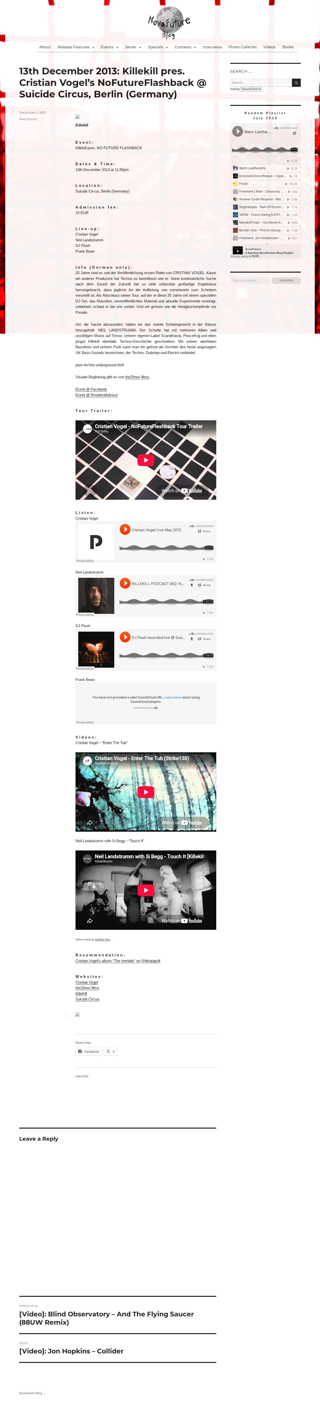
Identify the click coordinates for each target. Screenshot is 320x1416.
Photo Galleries (242, 47)
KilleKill (81, 993)
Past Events (28, 119)
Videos (269, 47)
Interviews (212, 47)
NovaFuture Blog (30, 1393)
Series (130, 47)
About (45, 47)
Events (107, 47)
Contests (183, 47)
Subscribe (286, 280)
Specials (155, 47)
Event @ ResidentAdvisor (97, 395)
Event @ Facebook (91, 389)
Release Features (74, 47)
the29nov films (137, 377)
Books (288, 47)
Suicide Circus (87, 999)
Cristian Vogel (87, 982)
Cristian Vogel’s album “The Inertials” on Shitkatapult (118, 961)
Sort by (235, 89)
